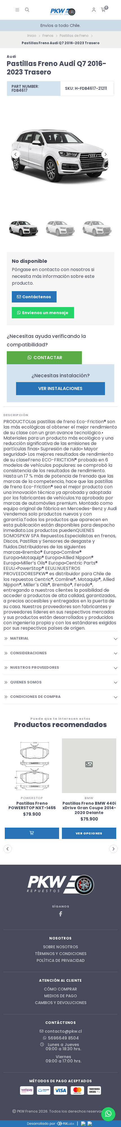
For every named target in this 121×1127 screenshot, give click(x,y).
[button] (32, 833)
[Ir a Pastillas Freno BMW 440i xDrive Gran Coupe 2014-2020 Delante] (89, 765)
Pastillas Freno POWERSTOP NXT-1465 (32, 806)
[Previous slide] (15, 154)
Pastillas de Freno (74, 35)
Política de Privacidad (61, 961)
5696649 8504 (63, 1038)
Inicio (31, 35)
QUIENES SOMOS (26, 682)
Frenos (47, 35)
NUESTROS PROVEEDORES (34, 667)
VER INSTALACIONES (60, 388)
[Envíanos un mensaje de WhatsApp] (108, 1114)
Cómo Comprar (60, 989)
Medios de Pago (60, 996)
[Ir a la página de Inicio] (62, 12)
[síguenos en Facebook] (60, 914)
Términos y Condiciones (60, 954)
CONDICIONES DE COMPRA (35, 696)
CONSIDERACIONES (28, 653)
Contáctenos (36, 297)
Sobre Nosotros (60, 947)
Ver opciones (89, 833)
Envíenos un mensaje (44, 313)
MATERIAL (19, 638)
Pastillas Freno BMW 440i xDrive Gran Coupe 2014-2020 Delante (89, 808)
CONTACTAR (47, 357)
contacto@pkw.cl (63, 1031)
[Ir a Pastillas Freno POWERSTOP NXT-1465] (32, 765)
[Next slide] (105, 154)
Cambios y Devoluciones (60, 1003)
